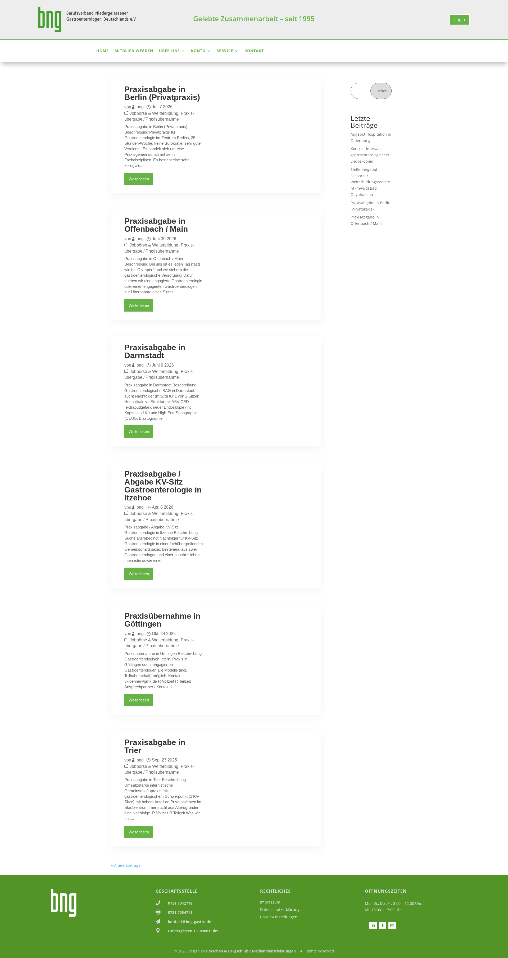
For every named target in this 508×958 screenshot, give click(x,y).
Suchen (381, 90)
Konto (198, 51)
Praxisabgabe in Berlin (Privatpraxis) (162, 93)
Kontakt (254, 51)
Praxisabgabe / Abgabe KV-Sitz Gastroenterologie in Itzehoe (163, 485)
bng (140, 106)
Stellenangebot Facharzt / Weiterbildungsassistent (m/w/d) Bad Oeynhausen (370, 182)
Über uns (169, 51)
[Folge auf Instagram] (392, 925)
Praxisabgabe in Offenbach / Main (156, 225)
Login (459, 19)
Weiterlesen (139, 179)
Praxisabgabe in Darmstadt (154, 351)
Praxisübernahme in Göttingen (162, 620)
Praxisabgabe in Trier (154, 746)
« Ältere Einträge (125, 865)
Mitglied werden (134, 51)
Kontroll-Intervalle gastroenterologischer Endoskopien (370, 155)
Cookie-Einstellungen (278, 916)
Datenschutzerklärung (280, 909)
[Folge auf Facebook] (382, 925)
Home (102, 51)
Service (225, 51)
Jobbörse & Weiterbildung (154, 113)
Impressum (270, 902)
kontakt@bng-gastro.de (189, 921)
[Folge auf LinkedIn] (373, 925)
